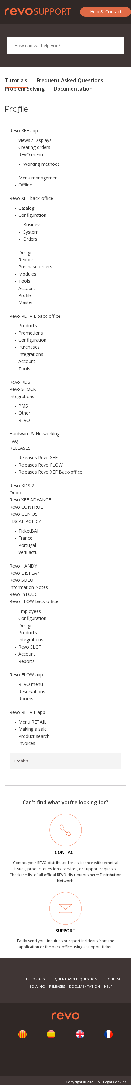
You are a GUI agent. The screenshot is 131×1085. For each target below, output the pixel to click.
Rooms (25, 698)
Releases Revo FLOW (40, 465)
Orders (30, 239)
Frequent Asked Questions (70, 80)
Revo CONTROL (26, 507)
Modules (27, 274)
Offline (25, 185)
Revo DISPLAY (24, 573)
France (25, 538)
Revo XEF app (24, 130)
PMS (23, 406)
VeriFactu (28, 552)
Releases (57, 986)
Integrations (30, 354)
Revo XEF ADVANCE (30, 500)
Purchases (29, 347)
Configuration (32, 215)
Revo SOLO (21, 580)
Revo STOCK (23, 389)
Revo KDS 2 (22, 486)
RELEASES (20, 448)
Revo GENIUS (24, 514)
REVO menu (30, 154)
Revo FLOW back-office (34, 601)
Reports (26, 260)
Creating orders (34, 147)
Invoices (26, 743)
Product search (34, 736)
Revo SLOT (30, 647)
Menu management (38, 178)
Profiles (21, 761)
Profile (25, 295)
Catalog (26, 208)
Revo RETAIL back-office (35, 316)
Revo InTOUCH (25, 594)
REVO (24, 420)
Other (24, 413)
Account (26, 288)
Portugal (27, 545)
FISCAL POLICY (25, 521)
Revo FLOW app (26, 675)
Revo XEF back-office (31, 198)
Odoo (15, 493)
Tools (24, 281)
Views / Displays (35, 140)
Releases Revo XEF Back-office (50, 472)
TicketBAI (28, 531)
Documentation (73, 88)
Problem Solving (25, 88)
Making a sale (32, 729)
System (30, 232)
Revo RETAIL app (27, 712)
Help (108, 986)
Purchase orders (35, 267)
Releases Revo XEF (38, 458)
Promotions (30, 333)
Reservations (31, 691)
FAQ (14, 441)
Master (25, 302)
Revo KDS (20, 382)
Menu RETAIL (32, 722)
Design (25, 253)
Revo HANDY (23, 566)
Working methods (41, 164)
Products (27, 326)
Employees (29, 611)
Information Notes (29, 587)
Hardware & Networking (34, 434)
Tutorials (16, 80)
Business (32, 225)
